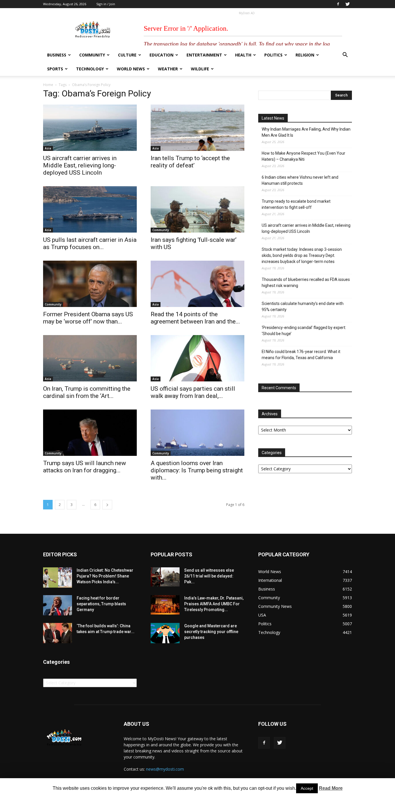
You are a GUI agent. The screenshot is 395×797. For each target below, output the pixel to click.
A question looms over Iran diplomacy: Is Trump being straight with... (197, 470)
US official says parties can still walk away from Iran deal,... (193, 392)
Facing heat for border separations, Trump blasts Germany (101, 604)
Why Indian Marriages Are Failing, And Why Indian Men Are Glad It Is (306, 132)
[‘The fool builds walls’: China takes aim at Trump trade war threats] (57, 633)
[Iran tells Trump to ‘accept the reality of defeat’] (197, 128)
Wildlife (200, 69)
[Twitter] (347, 4)
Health (243, 55)
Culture (127, 55)
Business (56, 55)
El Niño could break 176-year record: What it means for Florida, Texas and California (301, 354)
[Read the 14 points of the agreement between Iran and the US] (197, 284)
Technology (90, 69)
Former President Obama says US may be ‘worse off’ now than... (88, 318)
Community (92, 55)
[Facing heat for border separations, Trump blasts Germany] (57, 605)
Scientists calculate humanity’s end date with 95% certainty (303, 306)
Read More (331, 788)
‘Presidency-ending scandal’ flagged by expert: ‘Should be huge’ (304, 330)
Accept (307, 788)
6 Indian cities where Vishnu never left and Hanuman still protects (300, 180)
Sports (55, 69)
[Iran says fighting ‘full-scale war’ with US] (197, 209)
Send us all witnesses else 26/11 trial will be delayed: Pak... (209, 576)
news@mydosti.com (165, 769)
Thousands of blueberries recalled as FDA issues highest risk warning (306, 282)
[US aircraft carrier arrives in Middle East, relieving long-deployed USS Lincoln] (90, 128)
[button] (345, 55)
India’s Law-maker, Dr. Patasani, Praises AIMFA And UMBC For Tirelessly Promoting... (213, 604)
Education (161, 55)
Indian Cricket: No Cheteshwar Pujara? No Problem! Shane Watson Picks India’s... (105, 576)
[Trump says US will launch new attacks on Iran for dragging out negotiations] (90, 433)
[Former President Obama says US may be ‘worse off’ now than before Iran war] (90, 284)
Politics (273, 55)
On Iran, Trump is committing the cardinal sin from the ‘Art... (86, 392)
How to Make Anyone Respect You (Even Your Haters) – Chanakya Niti (303, 156)
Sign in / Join (105, 4)
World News (131, 69)
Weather (168, 69)
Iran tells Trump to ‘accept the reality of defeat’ (190, 162)
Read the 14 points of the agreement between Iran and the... (195, 318)
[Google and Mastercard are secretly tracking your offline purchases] (165, 633)
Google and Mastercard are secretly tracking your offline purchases (211, 632)
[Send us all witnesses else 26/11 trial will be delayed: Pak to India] (165, 576)
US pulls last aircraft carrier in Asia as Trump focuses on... (89, 243)
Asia (48, 148)
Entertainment (204, 55)
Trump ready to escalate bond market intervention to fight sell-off (296, 204)
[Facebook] (338, 4)
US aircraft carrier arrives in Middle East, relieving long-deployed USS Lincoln (80, 165)
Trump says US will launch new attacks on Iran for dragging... (84, 467)
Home (48, 84)
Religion (305, 55)
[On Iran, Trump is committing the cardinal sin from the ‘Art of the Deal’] (90, 358)
